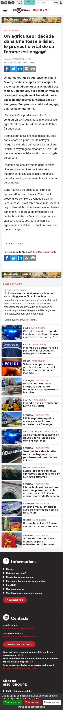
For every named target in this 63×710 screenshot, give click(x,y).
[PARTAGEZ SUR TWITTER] (13, 69)
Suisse (7, 290)
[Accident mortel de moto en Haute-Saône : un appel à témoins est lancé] (12, 436)
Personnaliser (52, 702)
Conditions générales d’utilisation (24, 593)
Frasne (27, 520)
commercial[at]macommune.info (20, 636)
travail (21, 243)
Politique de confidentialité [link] (31, 706)
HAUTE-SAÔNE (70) (32, 432)
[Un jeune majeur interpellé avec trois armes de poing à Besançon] (12, 508)
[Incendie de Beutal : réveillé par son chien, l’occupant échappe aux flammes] (12, 348)
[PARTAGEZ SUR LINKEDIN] (20, 69)
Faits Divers (11, 30)
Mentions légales (15, 589)
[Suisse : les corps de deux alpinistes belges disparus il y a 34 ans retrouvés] (12, 472)
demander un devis (19, 644)
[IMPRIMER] (33, 69)
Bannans (28, 535)
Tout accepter (12, 702)
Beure (26, 328)
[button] (56, 2)
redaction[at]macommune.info (19, 628)
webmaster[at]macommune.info (19, 668)
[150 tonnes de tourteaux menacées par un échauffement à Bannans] (12, 539)
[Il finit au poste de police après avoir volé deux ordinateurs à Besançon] (12, 419)
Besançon (28, 380)
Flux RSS (11, 585)
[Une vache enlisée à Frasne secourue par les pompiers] (12, 524)
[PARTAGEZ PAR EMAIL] (27, 69)
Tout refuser (32, 702)
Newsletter (15, 600)
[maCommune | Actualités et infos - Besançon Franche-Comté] (21, 10)
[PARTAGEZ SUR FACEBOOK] (7, 69)
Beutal (27, 344)
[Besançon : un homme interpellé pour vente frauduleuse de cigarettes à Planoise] (12, 384)
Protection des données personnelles (25, 581)
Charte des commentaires (19, 577)
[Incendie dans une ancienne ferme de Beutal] (12, 404)
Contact (10, 569)
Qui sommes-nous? (16, 573)
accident (10, 243)
